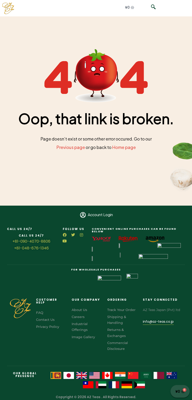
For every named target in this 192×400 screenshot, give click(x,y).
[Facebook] (64, 235)
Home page (124, 147)
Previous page (70, 147)
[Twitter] (73, 235)
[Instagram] (81, 235)
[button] (151, 7)
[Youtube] (64, 241)
